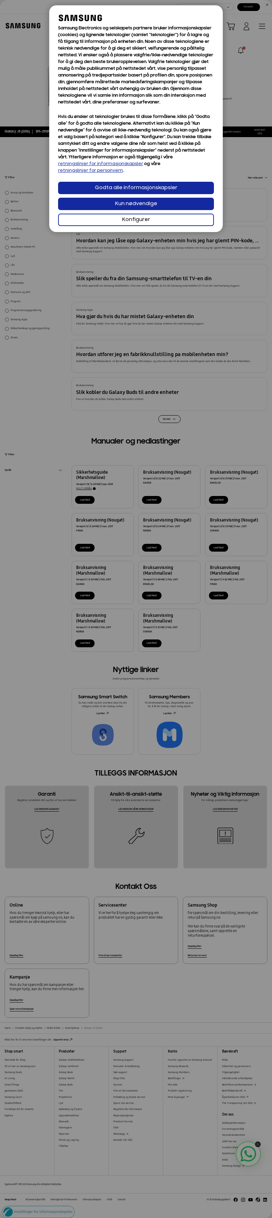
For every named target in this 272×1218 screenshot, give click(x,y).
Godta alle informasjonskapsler (136, 188)
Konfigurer (136, 219)
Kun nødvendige (136, 204)
